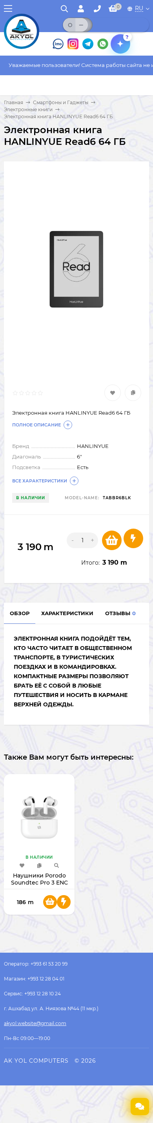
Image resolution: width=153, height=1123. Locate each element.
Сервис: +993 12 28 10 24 (32, 994)
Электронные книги (28, 109)
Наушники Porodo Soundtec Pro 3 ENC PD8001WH (39, 882)
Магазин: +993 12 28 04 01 (34, 979)
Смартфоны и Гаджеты (60, 102)
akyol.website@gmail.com (35, 1023)
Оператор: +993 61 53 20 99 (35, 964)
